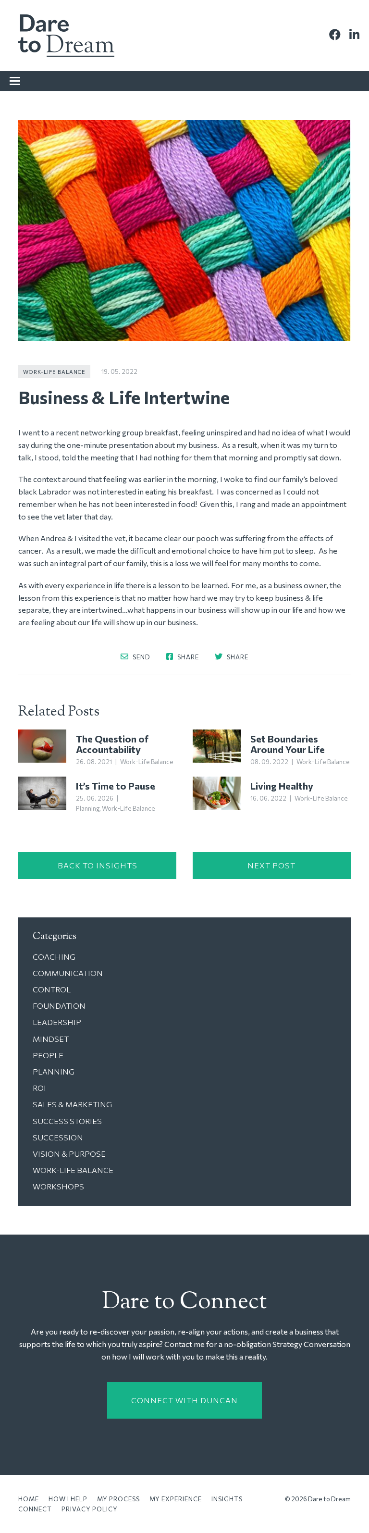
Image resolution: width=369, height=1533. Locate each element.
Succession (58, 1137)
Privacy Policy (90, 1509)
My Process (118, 1499)
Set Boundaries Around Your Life (287, 744)
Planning (87, 808)
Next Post (271, 865)
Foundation (59, 1005)
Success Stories (67, 1120)
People (48, 1055)
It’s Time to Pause (115, 785)
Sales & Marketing (72, 1104)
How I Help (68, 1499)
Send (140, 656)
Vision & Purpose (69, 1153)
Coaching (54, 956)
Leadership (57, 1021)
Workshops (58, 1186)
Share (187, 656)
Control (52, 989)
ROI (39, 1087)
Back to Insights (97, 865)
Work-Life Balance (54, 372)
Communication (68, 972)
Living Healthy (281, 785)
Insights (227, 1499)
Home (28, 1499)
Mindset (51, 1038)
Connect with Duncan (184, 1400)
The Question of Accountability (112, 744)
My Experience (175, 1499)
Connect (35, 1509)
